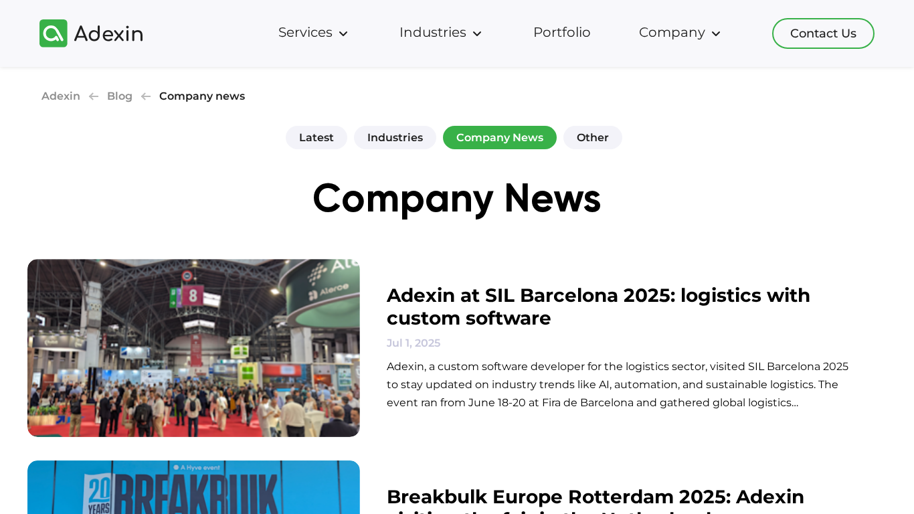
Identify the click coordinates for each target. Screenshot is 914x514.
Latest (316, 137)
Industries (395, 137)
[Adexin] (91, 33)
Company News (499, 137)
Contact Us (823, 33)
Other (593, 137)
